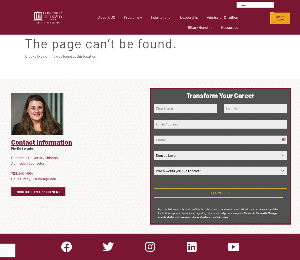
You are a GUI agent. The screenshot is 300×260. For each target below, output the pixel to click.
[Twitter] (108, 247)
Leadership (189, 17)
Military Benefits (199, 27)
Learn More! (220, 193)
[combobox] (220, 155)
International (161, 17)
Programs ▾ (133, 17)
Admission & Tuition (222, 17)
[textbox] (216, 155)
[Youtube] (233, 247)
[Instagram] (150, 247)
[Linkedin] (192, 247)
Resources (229, 27)
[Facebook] (67, 247)
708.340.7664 (22, 173)
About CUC (106, 17)
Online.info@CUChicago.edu (33, 179)
